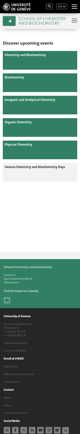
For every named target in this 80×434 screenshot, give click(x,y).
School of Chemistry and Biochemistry (42, 20)
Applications (11, 366)
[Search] (49, 6)
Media (7, 397)
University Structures (16, 413)
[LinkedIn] (7, 299)
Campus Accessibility (16, 343)
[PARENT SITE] (9, 21)
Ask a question (12, 381)
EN (60, 6)
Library (8, 405)
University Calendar (15, 350)
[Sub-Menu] (74, 21)
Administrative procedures (19, 374)
